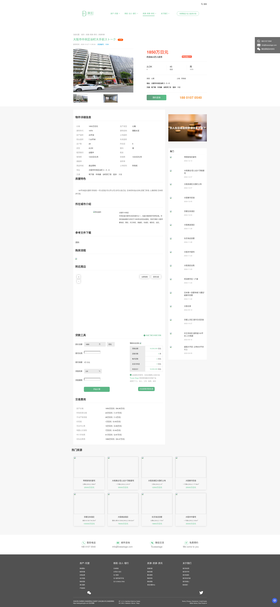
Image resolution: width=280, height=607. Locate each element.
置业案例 (149, 575)
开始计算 (96, 389)
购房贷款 (82, 581)
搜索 (205, 4)
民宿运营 (82, 575)
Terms (184, 601)
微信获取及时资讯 (268, 49)
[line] (178, 592)
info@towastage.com (269, 45)
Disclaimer (195, 601)
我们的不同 (186, 572)
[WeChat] (89, 592)
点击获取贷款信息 (146, 389)
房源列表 (102, 34)
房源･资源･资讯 (148, 13)
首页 (82, 34)
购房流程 (149, 572)
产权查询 (82, 588)
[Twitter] (201, 592)
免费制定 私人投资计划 (187, 13)
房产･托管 (114, 13)
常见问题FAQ (151, 585)
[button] (126, 70)
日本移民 (116, 568)
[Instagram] (196, 592)
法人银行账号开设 (118, 578)
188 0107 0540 (266, 41)
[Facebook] (206, 592)
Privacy (189, 601)
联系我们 (185, 585)
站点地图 (91, 603)
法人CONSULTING (119, 581)
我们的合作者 (187, 578)
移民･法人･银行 (130, 13)
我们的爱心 (186, 581)
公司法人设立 (117, 572)
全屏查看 (145, 277)
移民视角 (149, 581)
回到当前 (156, 277)
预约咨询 (156, 97)
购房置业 (82, 568)
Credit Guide (203, 601)
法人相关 (116, 575)
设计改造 (82, 578)
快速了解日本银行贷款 (153, 335)
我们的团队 (186, 575)
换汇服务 (82, 585)
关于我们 (164, 13)
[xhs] (149, 592)
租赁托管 (82, 572)
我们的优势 (186, 568)
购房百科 (149, 578)
